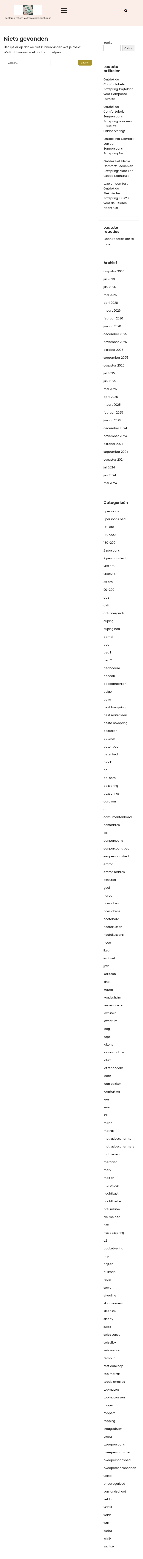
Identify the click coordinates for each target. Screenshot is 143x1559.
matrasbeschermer (118, 1138)
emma (108, 864)
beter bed (111, 746)
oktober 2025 (113, 350)
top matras (112, 1374)
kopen (108, 989)
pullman (109, 1272)
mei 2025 (110, 389)
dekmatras (112, 825)
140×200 (110, 535)
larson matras (114, 1052)
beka (107, 699)
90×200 (109, 590)
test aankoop (113, 1366)
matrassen (112, 1154)
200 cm (109, 566)
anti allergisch (114, 613)
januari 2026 (112, 326)
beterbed (111, 754)
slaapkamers (113, 1303)
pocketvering (113, 1248)
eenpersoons (113, 840)
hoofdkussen (113, 927)
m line (108, 1123)
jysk (106, 966)
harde (108, 895)
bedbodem (112, 668)
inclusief (109, 958)
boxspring (111, 786)
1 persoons (111, 511)
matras (109, 1131)
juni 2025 (110, 381)
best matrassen (115, 715)
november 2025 (115, 342)
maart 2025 (112, 405)
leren (107, 1107)
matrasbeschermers (119, 1146)
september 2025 (116, 357)
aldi (106, 605)
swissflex (110, 1342)
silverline (110, 1295)
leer (106, 1099)
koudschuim (112, 997)
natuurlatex (112, 1209)
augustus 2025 (114, 365)
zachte (109, 1546)
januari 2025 (112, 420)
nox (106, 1225)
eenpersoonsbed (116, 856)
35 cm (108, 582)
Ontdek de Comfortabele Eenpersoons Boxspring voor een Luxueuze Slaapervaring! (118, 119)
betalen (109, 739)
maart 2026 (112, 310)
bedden (109, 676)
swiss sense (112, 1335)
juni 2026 (110, 287)
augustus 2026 (114, 271)
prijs (106, 1256)
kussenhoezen (114, 1005)
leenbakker (112, 1091)
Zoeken (109, 43)
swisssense (112, 1350)
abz (106, 597)
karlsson (110, 974)
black (108, 762)
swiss (107, 1327)
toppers (109, 1413)
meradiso (110, 1162)
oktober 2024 (113, 444)
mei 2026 (110, 295)
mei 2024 (110, 483)
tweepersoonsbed (117, 1460)
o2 (105, 1240)
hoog (107, 942)
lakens (108, 1044)
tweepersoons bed (117, 1452)
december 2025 (115, 334)
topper (109, 1405)
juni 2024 (110, 475)
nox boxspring (114, 1233)
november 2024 (115, 436)
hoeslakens (112, 911)
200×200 (110, 574)
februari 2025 (113, 412)
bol (106, 770)
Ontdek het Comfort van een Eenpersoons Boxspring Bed (119, 146)
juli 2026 (109, 279)
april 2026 (111, 303)
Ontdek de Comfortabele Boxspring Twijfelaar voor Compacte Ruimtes (118, 89)
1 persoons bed (114, 519)
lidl (105, 1115)
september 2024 (116, 452)
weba (108, 1531)
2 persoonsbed (114, 558)
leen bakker (112, 1084)
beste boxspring (115, 723)
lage (107, 1037)
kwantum (110, 1021)
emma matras (114, 872)
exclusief (110, 880)
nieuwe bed (112, 1217)
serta (107, 1287)
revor (108, 1280)
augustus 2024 (114, 459)
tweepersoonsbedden (120, 1468)
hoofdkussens (114, 935)
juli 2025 (109, 373)
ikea (106, 950)
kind (106, 982)
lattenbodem (113, 1068)
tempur (109, 1358)
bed (106, 644)
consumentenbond (118, 817)
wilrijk (107, 1538)
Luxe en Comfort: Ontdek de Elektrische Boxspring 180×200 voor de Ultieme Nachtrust (117, 195)
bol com (110, 778)
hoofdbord (111, 919)
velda (108, 1499)
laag (107, 1029)
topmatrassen (114, 1397)
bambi (108, 637)
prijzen (108, 1264)
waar (107, 1515)
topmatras (112, 1389)
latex (107, 1060)
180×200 (109, 543)
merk (107, 1170)
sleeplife (110, 1311)
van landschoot (115, 1491)
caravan (110, 801)
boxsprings (112, 793)
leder (107, 1076)
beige (108, 692)
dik (106, 833)
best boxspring (114, 707)
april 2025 (111, 397)
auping (108, 621)
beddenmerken (115, 684)
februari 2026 (113, 318)
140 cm (109, 527)
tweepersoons (114, 1444)
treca (108, 1436)
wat (106, 1523)
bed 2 (108, 660)
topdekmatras (114, 1382)
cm (106, 809)
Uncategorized (114, 1484)
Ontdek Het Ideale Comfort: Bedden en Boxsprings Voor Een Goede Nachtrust (118, 168)
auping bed (112, 629)
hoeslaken (111, 903)
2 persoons (112, 550)
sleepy (108, 1319)
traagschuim (113, 1429)
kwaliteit (110, 1013)
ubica (108, 1476)
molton (109, 1178)
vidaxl (108, 1507)
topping (109, 1421)
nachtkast (111, 1193)
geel (107, 888)
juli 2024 (109, 467)
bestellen (110, 731)
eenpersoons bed (116, 848)
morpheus (111, 1186)
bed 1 (107, 652)
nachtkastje (112, 1201)
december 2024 (115, 428)
